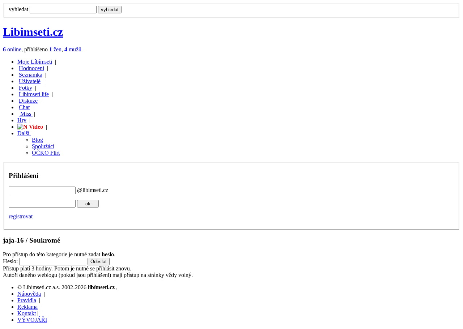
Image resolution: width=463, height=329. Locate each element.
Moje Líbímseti (34, 62)
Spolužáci (43, 146)
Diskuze (28, 101)
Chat (24, 107)
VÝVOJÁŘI (32, 320)
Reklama (27, 307)
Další (24, 133)
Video (35, 127)
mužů (72, 49)
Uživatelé (30, 81)
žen (55, 49)
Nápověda (29, 294)
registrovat (21, 216)
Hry (21, 120)
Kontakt (26, 313)
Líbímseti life (34, 94)
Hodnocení (31, 68)
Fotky (25, 88)
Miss (26, 114)
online (12, 49)
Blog (37, 140)
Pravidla (26, 300)
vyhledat (18, 9)
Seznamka (30, 75)
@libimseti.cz (92, 190)
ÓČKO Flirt (46, 153)
